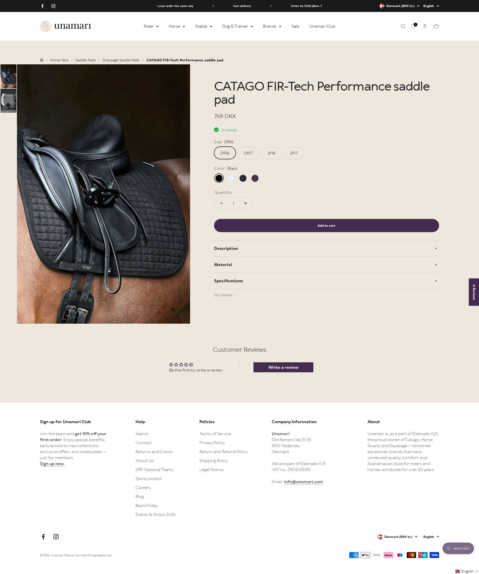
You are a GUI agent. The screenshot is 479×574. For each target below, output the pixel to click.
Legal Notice (211, 469)
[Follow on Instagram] (53, 5)
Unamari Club (322, 26)
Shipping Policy (213, 460)
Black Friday (146, 505)
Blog (139, 496)
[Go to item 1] (8, 76)
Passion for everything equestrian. (88, 555)
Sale (295, 26)
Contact (143, 442)
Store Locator (148, 478)
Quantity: (223, 192)
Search (142, 433)
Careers (143, 487)
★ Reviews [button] (474, 292)
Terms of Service (215, 433)
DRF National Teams (154, 469)
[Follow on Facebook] (42, 5)
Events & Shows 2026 (155, 514)
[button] (467, 571)
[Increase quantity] (245, 203)
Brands (269, 26)
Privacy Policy (212, 442)
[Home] (41, 60)
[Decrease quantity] (221, 203)
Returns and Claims (154, 451)
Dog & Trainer (235, 26)
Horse (174, 26)
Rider (149, 26)
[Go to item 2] (8, 101)
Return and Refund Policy (223, 451)
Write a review (283, 367)
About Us (144, 460)
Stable (201, 26)
